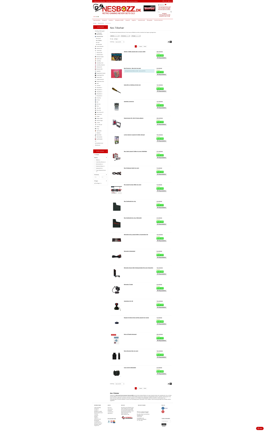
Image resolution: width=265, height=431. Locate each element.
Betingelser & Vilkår (119, 20)
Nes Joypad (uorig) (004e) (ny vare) (132, 184)
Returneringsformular (98, 412)
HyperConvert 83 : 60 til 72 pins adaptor (133, 118)
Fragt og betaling (96, 20)
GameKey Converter (129, 101)
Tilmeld (164, 424)
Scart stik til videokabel (130, 367)
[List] (171, 42)
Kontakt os (111, 20)
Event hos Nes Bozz (158, 20)
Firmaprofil (104, 20)
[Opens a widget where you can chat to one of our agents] (260, 428)
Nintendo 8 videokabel (129, 251)
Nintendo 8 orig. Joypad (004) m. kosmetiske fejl (136, 234)
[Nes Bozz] (117, 9)
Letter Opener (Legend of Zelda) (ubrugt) (134, 134)
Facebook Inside (141, 20)
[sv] (98, 16)
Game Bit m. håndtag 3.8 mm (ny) (132, 85)
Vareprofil (127, 20)
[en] (96, 16)
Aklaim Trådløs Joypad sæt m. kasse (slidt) (134, 51)
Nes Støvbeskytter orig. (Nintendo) (133, 218)
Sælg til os (134, 20)
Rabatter (96, 416)
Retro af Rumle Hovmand (130, 334)
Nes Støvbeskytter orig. (130, 201)
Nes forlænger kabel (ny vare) (131, 168)
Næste (140, 46)
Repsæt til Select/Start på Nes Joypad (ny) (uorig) (136, 317)
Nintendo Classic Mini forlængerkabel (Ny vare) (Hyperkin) (138, 267)
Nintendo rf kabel (128, 284)
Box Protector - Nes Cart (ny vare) (132, 68)
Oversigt (96, 413)
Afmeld (163, 426)
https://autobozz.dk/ (125, 414)
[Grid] (168, 42)
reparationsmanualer (126, 410)
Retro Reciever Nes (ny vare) (131, 351)
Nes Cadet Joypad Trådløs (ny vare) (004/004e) (135, 151)
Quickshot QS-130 (128, 301)
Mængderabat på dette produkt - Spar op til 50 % (135, 71)
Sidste (145, 46)
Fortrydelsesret (97, 421)
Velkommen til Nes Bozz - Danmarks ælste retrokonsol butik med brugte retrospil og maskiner (116, 1)
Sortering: (112, 41)
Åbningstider (149, 20)
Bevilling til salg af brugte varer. (97, 425)
